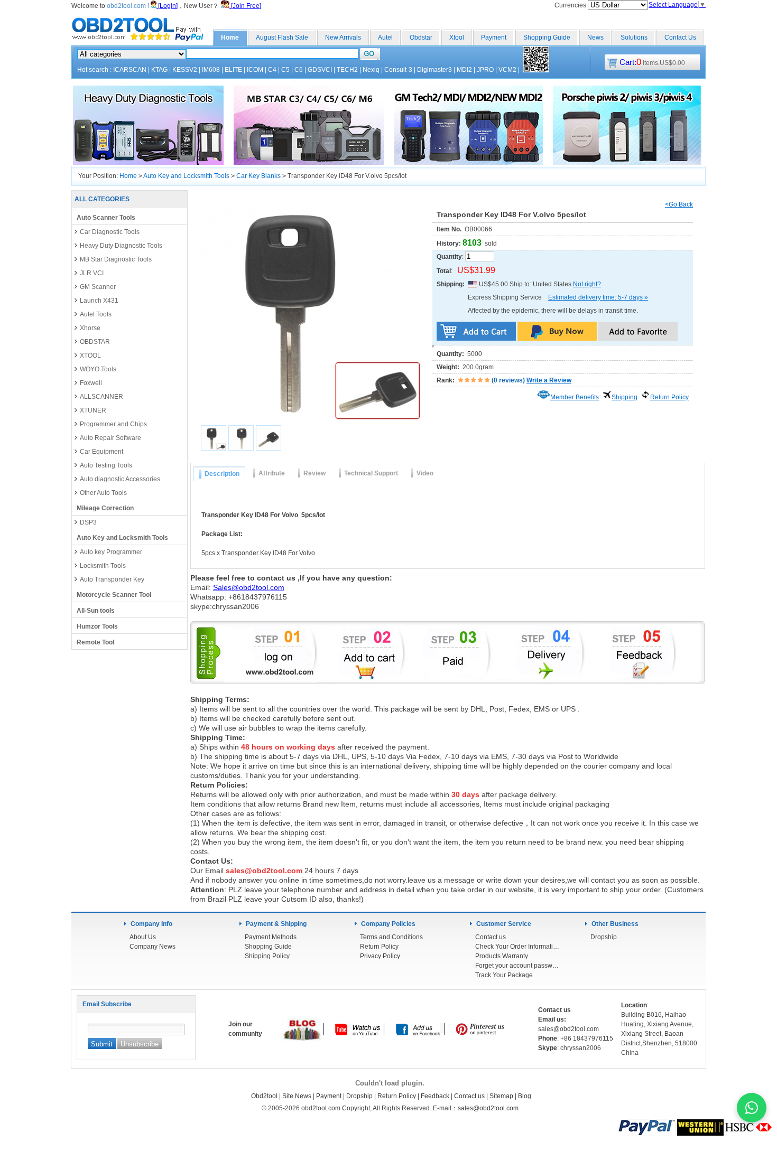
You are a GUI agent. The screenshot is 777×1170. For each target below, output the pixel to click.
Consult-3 (398, 69)
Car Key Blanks (258, 176)
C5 (285, 69)
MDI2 (464, 69)
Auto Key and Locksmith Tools (186, 176)
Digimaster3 (434, 69)
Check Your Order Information (517, 946)
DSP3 (88, 522)
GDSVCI (320, 69)
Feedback (435, 1096)
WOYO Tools (98, 369)
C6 (298, 69)
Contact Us (680, 37)
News (595, 37)
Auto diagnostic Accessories (120, 479)
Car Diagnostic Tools (110, 232)
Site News (296, 1096)
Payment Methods (271, 937)
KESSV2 (184, 69)
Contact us (490, 937)
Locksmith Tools (103, 565)
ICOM (255, 69)
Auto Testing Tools (106, 465)
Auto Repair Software (110, 438)
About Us (143, 937)
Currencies (571, 5)
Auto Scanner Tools (106, 217)
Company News (152, 946)
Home (230, 37)
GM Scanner (98, 287)
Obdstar (421, 37)
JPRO (485, 69)
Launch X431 (99, 300)
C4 (272, 69)
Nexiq (371, 69)
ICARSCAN (129, 69)
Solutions (634, 37)
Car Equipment (101, 451)
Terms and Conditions (391, 937)
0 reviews (508, 380)
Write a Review (548, 380)
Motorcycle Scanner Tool (114, 594)
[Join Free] (245, 6)
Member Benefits (574, 397)
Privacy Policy (380, 956)
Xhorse (90, 328)
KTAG (159, 69)
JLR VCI (92, 273)
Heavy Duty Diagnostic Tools (121, 245)
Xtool (456, 37)
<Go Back (679, 204)
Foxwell (91, 383)
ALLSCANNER (101, 396)
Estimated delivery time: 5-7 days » (598, 297)
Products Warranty (501, 956)
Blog (524, 1096)
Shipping (624, 397)
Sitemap (501, 1096)
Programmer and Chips (113, 424)
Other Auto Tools (103, 493)
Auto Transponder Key (112, 579)
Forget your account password (517, 965)
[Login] (167, 6)
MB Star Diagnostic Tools (116, 259)
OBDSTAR (95, 341)
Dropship (603, 937)
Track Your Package (504, 975)
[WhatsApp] (751, 1107)
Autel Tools (96, 314)
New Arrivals (343, 37)
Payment (493, 37)
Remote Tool (95, 642)
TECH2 (347, 69)
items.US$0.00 (652, 63)
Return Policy (669, 397)
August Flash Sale (282, 37)
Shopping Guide (546, 37)
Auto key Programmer (111, 552)
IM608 (211, 69)
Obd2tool (264, 1096)
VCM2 (507, 69)
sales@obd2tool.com (488, 1108)
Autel (385, 37)
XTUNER (93, 410)
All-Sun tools (96, 610)
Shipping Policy (267, 956)
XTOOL (90, 355)
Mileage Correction (105, 508)
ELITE (233, 69)
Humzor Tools (97, 626)
